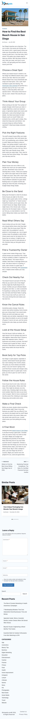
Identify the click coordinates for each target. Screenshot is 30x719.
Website (5, 575)
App (3, 642)
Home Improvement (7, 672)
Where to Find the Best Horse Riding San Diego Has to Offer (7, 466)
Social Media (5, 695)
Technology (5, 697)
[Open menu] (27, 3)
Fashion (4, 660)
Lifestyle (4, 680)
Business (4, 28)
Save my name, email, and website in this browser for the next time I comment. (15, 580)
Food (3, 667)
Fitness (4, 665)
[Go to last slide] (4, 502)
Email (5, 568)
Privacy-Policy (23, 714)
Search (4, 591)
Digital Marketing (7, 652)
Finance (4, 662)
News (3, 685)
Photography (5, 690)
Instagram (5, 675)
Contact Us (23, 711)
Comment (6, 539)
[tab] (13, 519)
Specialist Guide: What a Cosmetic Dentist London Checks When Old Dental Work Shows (16, 620)
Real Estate (5, 692)
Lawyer (4, 677)
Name (5, 561)
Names (4, 682)
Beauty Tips (5, 647)
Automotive (5, 645)
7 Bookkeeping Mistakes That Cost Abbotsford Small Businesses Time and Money (15, 612)
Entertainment (6, 657)
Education (5, 655)
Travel (3, 700)
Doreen (5, 42)
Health (4, 670)
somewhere (23, 267)
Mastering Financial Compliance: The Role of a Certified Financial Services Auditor (22, 467)
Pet (3, 687)
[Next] (25, 502)
